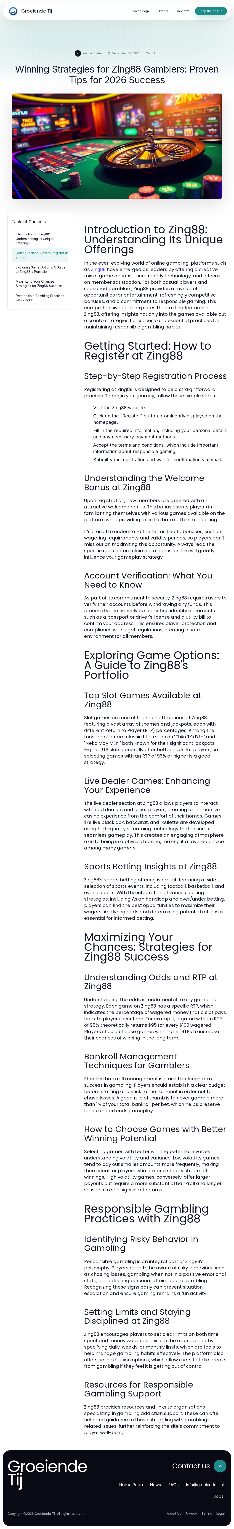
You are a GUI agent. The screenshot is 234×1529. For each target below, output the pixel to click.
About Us (174, 1513)
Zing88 (98, 269)
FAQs (173, 1484)
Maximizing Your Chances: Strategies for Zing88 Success (39, 283)
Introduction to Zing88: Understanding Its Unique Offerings (35, 238)
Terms (207, 1513)
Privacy (191, 1513)
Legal (220, 1513)
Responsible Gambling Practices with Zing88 (40, 298)
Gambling (152, 53)
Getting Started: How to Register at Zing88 (42, 255)
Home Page (131, 1484)
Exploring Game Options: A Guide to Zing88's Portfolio (41, 269)
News (155, 1484)
